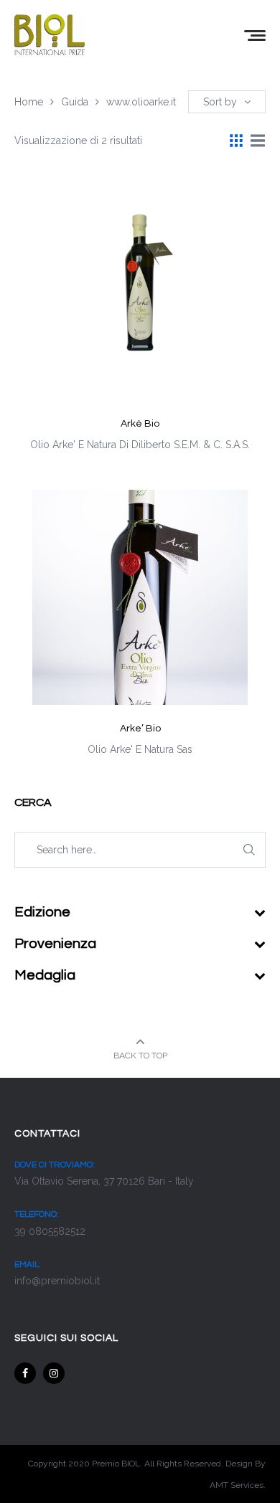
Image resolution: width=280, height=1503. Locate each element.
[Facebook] (25, 1373)
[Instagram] (54, 1373)
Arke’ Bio (140, 729)
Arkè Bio (140, 424)
